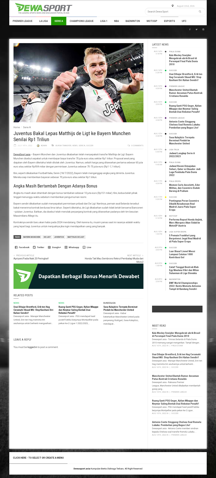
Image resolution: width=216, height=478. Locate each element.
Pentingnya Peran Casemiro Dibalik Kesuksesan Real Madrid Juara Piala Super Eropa (184, 205)
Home (17, 127)
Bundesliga (109, 303)
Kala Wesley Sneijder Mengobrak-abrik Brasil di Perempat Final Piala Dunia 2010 (183, 60)
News (75, 146)
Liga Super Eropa (177, 232)
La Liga (43, 21)
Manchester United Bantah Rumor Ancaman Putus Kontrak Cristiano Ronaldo (185, 93)
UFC (184, 21)
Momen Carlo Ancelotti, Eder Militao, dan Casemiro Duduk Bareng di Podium (184, 188)
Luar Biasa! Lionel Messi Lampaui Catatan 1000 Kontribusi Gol (182, 254)
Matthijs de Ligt (76, 237)
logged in (32, 347)
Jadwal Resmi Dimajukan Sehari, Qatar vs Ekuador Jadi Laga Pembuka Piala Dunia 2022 (184, 171)
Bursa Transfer (63, 146)
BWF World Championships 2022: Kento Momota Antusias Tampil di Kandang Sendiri (185, 286)
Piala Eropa (175, 181)
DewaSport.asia (22, 154)
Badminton (133, 21)
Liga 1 (103, 21)
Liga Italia (174, 150)
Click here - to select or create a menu (38, 457)
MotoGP (152, 21)
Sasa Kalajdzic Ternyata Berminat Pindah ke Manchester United (181, 140)
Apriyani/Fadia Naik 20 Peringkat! (31, 258)
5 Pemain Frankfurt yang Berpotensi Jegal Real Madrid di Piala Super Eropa (185, 238)
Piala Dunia (175, 52)
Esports (169, 21)
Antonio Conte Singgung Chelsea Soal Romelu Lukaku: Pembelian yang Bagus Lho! (184, 124)
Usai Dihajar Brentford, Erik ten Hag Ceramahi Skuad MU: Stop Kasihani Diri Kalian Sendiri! (33, 310)
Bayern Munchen (31, 237)
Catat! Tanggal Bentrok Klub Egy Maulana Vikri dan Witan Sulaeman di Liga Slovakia (184, 270)
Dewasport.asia (82, 468)
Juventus (59, 237)
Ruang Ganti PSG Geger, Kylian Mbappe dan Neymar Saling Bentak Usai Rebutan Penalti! (78, 310)
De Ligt (47, 237)
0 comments (137, 146)
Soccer (89, 146)
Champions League (81, 21)
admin (44, 146)
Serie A (59, 21)
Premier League (22, 21)
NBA (116, 21)
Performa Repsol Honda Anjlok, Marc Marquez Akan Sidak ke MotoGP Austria (185, 222)
